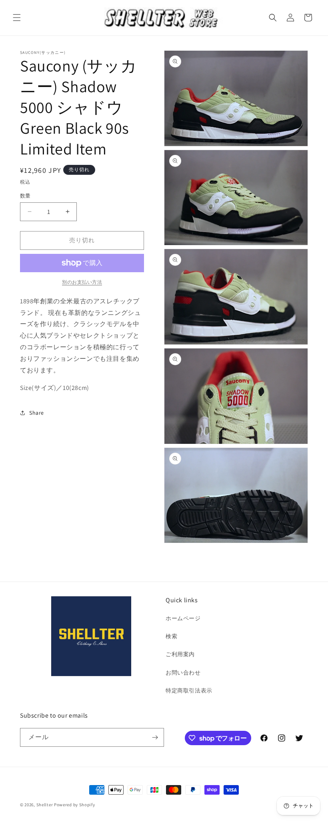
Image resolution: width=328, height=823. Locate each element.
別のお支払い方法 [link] (82, 282)
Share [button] (36, 412)
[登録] (155, 737)
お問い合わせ (183, 672)
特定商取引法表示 (189, 690)
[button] (17, 17)
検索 (171, 636)
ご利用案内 (180, 654)
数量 (25, 195)
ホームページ (183, 618)
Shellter (44, 804)
